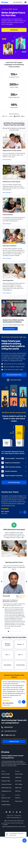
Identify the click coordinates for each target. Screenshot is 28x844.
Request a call (14, 741)
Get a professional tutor (14, 374)
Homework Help (5, 781)
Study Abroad (19, 774)
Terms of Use (10, 815)
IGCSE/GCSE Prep (6, 787)
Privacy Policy (18, 815)
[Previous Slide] (21, 512)
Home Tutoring (5, 774)
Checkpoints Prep (6, 791)
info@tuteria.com (9, 735)
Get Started (14, 30)
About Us (17, 797)
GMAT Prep (18, 787)
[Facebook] (7, 812)
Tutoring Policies (5, 804)
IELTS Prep (18, 781)
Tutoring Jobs (5, 801)
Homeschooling (5, 777)
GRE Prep (17, 791)
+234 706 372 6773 (10, 731)
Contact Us (19, 2)
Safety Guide (18, 801)
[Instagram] (14, 812)
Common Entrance (6, 784)
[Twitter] (17, 812)
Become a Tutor (5, 797)
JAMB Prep (18, 777)
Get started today (14, 482)
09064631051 (8, 727)
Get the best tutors (9, 328)
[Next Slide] (25, 512)
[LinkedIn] (10, 812)
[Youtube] (20, 812)
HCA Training (18, 784)
